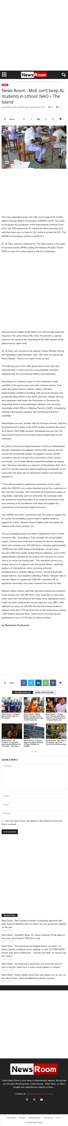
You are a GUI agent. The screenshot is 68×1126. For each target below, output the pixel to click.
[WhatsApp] (46, 119)
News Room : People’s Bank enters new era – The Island (11, 716)
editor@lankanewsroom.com (40, 1094)
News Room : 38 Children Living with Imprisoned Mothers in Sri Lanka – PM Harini (11, 743)
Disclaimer (11, 1118)
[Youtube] (41, 1100)
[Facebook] (24, 119)
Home (4, 82)
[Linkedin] (38, 119)
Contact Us (48, 1118)
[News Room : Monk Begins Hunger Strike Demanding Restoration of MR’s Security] (34, 705)
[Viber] (53, 119)
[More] (60, 119)
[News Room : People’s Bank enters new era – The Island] (12, 705)
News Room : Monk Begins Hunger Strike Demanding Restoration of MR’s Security (33, 717)
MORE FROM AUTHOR (44, 692)
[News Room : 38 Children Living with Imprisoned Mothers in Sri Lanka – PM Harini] (12, 731)
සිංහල (59, 1118)
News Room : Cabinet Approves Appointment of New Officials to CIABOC (33, 743)
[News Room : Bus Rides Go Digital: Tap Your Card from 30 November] (56, 731)
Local (11, 82)
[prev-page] (32, 751)
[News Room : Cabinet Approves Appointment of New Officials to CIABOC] (34, 731)
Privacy (22, 1118)
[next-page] (35, 751)
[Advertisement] (34, 35)
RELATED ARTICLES (23, 692)
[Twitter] (31, 119)
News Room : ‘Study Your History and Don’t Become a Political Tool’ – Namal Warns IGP (55, 717)
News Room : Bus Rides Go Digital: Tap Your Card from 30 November (56, 742)
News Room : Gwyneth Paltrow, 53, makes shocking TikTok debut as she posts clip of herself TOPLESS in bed (33, 937)
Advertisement (34, 1118)
